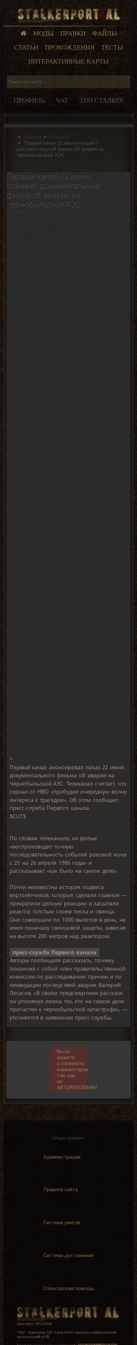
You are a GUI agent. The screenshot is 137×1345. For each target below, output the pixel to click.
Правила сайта (60, 1190)
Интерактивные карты (68, 61)
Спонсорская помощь (68, 1288)
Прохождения (69, 47)
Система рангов (61, 1223)
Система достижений (68, 1255)
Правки (73, 33)
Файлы (104, 33)
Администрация (61, 1157)
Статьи (26, 47)
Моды (43, 33)
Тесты (112, 47)
